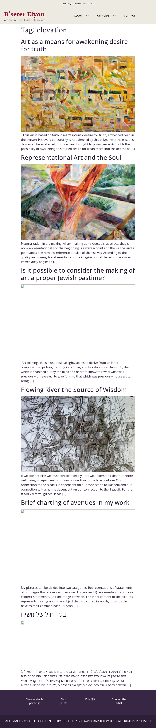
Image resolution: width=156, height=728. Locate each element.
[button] (9, 698)
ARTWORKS (103, 15)
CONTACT (129, 15)
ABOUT (78, 15)
